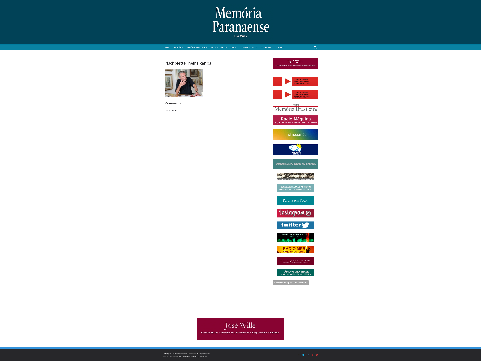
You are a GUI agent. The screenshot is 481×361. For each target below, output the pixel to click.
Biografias (266, 47)
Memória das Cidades (197, 47)
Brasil (234, 47)
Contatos (279, 47)
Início (167, 47)
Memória (178, 47)
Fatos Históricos (219, 47)
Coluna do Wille (249, 47)
